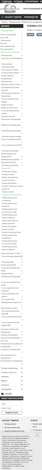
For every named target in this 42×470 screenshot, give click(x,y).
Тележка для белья (8, 180)
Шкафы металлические (11, 107)
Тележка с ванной (8, 174)
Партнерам (18, 1)
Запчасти (12, 385)
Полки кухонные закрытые (11, 93)
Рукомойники (11, 96)
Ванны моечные (11, 55)
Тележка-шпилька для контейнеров (9, 199)
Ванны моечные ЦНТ (11, 116)
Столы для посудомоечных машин (11, 269)
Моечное (11, 43)
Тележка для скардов (9, 171)
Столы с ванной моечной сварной (11, 295)
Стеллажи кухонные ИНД (9, 151)
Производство (31, 17)
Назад (30, 35)
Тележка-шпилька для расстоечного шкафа (9, 210)
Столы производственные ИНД (12, 257)
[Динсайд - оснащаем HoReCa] (10, 8)
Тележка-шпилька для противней (9, 204)
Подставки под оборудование (11, 59)
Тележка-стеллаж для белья (11, 195)
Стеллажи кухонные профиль (11, 132)
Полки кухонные (11, 64)
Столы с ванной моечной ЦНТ (11, 140)
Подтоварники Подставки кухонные (11, 88)
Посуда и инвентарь (12, 368)
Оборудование (11, 30)
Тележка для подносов (10, 177)
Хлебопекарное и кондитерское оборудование (12, 345)
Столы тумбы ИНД (11, 262)
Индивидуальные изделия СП (11, 303)
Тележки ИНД (11, 168)
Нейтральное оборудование (11, 52)
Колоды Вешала (11, 78)
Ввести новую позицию (11, 308)
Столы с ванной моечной (11, 99)
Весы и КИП (11, 37)
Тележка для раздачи (9, 183)
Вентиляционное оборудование (12, 362)
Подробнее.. (6, 468)
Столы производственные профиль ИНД (11, 324)
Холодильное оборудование (11, 350)
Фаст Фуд (11, 341)
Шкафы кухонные (11, 105)
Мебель (12, 380)
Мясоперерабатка (11, 49)
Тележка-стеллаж (8, 192)
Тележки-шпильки (11, 75)
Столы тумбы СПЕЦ (11, 299)
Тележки (11, 102)
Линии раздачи (11, 40)
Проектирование (31, 1)
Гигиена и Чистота (12, 372)
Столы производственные (11, 72)
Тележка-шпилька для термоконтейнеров (9, 216)
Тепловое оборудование (11, 335)
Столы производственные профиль (11, 112)
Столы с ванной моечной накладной (11, 289)
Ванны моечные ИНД (11, 162)
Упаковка (12, 376)
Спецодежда (12, 389)
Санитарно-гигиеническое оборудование (11, 330)
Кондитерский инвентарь (14, 431)
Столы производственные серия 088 (11, 312)
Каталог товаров (13, 17)
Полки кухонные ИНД (11, 265)
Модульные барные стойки (11, 84)
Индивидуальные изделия (11, 159)
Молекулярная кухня (11, 46)
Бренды (8, 394)
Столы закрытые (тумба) (11, 70)
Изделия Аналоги (11, 273)
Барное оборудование (11, 34)
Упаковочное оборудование (11, 338)
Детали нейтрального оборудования (11, 155)
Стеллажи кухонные (11, 67)
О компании (7, 1)
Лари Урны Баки (11, 81)
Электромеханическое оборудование (11, 356)
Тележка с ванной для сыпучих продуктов (12, 187)
